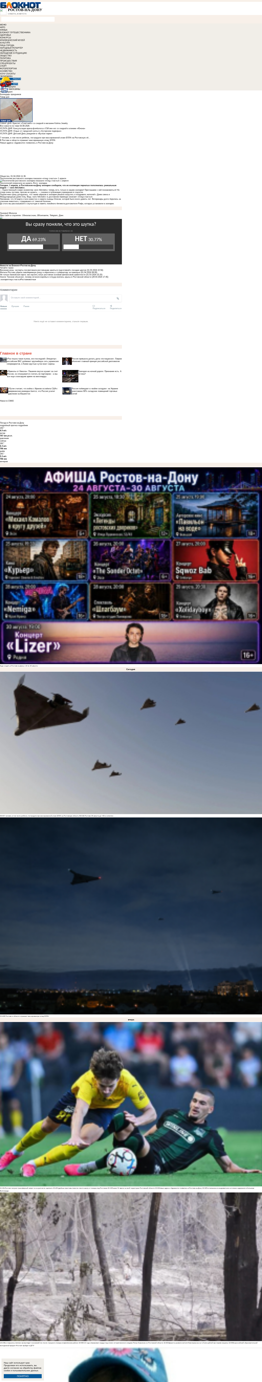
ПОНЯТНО (23, 1376)
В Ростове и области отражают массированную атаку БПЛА (26, 1016)
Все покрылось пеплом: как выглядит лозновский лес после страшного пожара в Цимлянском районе (41, 1343)
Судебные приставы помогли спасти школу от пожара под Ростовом (82, 1188)
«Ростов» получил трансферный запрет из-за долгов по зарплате (28, 1188)
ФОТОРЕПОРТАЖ (8, 68)
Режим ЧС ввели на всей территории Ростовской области (133, 1188)
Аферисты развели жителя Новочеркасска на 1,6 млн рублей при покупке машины (198, 1343)
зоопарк (4, 279)
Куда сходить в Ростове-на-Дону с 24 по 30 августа (19, 666)
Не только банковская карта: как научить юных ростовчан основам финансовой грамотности (42, 274)
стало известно (30, 199)
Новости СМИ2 (7, 401)
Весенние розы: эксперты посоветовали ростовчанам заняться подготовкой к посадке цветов (43, 270)
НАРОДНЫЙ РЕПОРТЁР (11, 48)
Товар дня (4, 97)
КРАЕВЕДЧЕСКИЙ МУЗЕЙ (12, 40)
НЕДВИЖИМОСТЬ (8, 50)
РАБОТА (17, 79)
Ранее (26, 306)
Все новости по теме (9, 126)
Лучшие (15, 306)
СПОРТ (3, 66)
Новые (3, 306)
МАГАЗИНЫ (14, 89)
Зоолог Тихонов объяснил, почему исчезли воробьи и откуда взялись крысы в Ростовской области (45, 277)
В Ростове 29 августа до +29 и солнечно (98, 816)
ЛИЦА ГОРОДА (7, 45)
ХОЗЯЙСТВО (6, 71)
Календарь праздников (10, 94)
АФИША (3, 30)
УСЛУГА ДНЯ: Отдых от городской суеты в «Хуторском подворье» (30, 131)
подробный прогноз (9, 425)
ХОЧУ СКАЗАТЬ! (8, 74)
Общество (4, 176)
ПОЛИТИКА (5, 58)
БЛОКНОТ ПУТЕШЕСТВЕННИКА (15, 32)
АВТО (2, 27)
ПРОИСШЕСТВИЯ (8, 61)
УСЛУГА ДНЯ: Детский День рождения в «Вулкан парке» (26, 133)
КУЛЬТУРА (5, 43)
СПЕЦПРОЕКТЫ (7, 63)
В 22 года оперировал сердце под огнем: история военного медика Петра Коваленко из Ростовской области (123, 1343)
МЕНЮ (3, 25)
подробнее (23, 425)
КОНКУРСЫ (5, 38)
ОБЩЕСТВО (6, 56)
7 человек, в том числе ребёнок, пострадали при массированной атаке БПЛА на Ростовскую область (41, 816)
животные (31, 279)
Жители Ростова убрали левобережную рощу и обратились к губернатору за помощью (40, 272)
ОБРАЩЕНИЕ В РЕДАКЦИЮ (13, 53)
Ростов (24, 279)
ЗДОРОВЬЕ (5, 35)
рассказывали (18, 203)
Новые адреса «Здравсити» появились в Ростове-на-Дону (180, 1188)
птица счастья (14, 279)
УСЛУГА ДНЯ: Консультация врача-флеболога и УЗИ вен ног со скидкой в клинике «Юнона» (42, 128)
